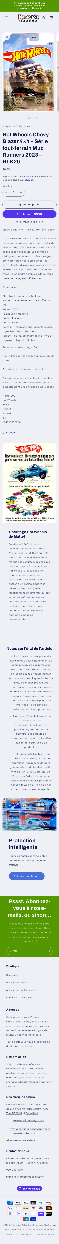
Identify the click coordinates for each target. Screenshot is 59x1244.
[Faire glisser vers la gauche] (22, 118)
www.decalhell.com (25, 1133)
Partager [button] (11, 432)
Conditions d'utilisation (19, 997)
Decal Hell (31, 1113)
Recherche (12, 975)
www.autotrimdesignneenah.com (30, 1129)
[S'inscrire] (49, 951)
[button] (6, 18)
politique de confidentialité (21, 990)
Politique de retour (16, 983)
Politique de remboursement (40, 1229)
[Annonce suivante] (53, 5)
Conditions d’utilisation (45, 1234)
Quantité (7, 186)
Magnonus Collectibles (22, 1225)
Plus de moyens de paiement (29, 222)
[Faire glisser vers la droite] (36, 118)
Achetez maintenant (26, 876)
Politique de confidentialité (18, 1234)
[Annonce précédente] (6, 5)
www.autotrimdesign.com (28, 1120)
